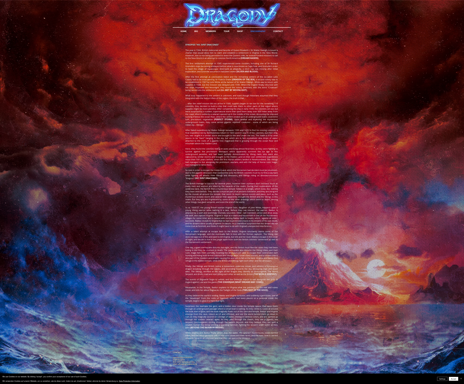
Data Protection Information (129, 381)
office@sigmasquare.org (187, 364)
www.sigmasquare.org (186, 362)
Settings (442, 379)
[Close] (461, 378)
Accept (453, 379)
